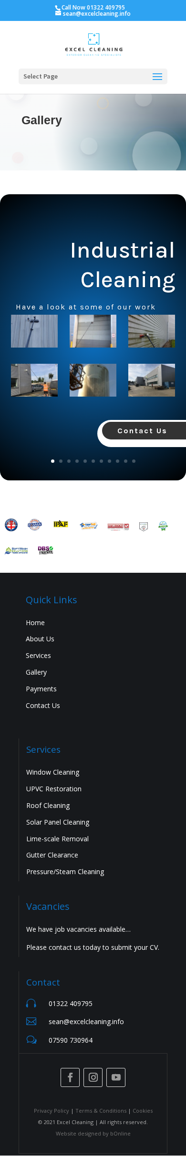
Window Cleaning (52, 772)
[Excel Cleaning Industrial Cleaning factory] (151, 333)
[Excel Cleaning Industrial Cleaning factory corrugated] (151, 382)
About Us (40, 638)
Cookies (143, 1110)
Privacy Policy (51, 1110)
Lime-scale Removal (57, 838)
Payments (41, 688)
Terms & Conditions (100, 1110)
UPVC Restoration (54, 788)
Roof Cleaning (48, 805)
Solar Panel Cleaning (57, 822)
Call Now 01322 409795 (93, 7)
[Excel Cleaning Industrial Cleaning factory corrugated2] (34, 382)
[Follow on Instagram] (93, 1077)
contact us (65, 947)
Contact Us (43, 705)
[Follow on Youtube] (115, 1077)
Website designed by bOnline (93, 1133)
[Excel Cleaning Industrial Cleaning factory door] (93, 333)
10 (125, 461)
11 (133, 461)
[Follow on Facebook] (70, 1077)
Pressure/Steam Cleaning (65, 871)
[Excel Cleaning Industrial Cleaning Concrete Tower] (93, 382)
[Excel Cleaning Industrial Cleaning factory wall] (34, 333)
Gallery (36, 672)
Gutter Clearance (52, 854)
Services (38, 655)
